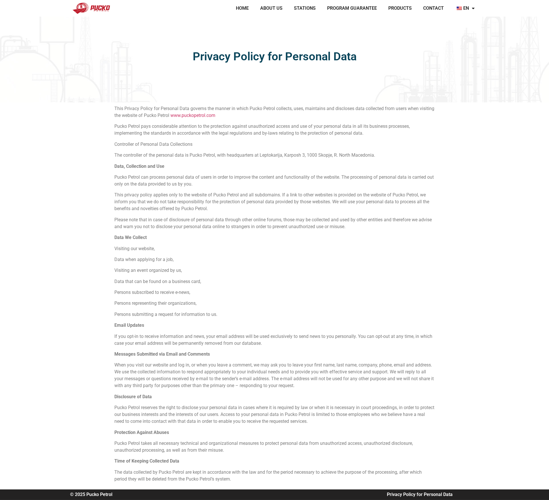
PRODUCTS (400, 8)
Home (242, 8)
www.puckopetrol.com (192, 115)
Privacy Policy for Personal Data (420, 494)
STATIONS (305, 8)
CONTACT (433, 8)
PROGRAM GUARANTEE (352, 8)
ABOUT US (271, 8)
